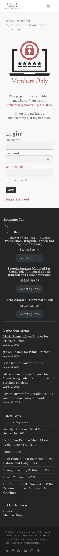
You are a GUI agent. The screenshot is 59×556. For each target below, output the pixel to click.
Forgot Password (17, 199)
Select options (29, 258)
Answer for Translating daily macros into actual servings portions (29, 378)
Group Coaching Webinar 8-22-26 (27, 470)
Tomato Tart (12, 451)
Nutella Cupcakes (15, 422)
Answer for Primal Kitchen (31, 352)
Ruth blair (10, 363)
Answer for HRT (34, 363)
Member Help (13, 515)
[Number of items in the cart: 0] (6, 226)
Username (13, 140)
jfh (5, 352)
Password (12, 153)
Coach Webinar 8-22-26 (19, 477)
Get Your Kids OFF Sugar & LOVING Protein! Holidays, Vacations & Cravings (29, 488)
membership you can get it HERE (29, 105)
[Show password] (48, 159)
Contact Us (11, 511)
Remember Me (18, 180)
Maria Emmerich (15, 336)
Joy (5, 393)
